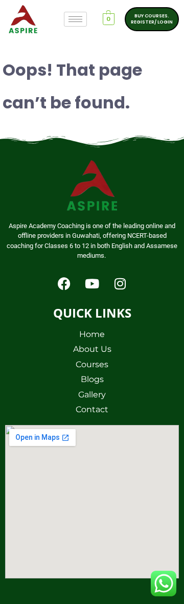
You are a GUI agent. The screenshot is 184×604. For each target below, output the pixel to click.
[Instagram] (120, 284)
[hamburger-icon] (75, 19)
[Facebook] (64, 284)
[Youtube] (92, 284)
